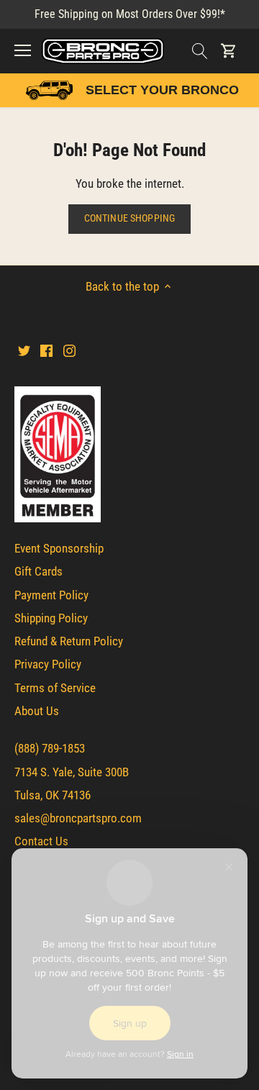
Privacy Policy (47, 664)
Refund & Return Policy (68, 641)
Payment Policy (51, 595)
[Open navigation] (22, 50)
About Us (36, 711)
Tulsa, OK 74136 (52, 795)
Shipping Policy (51, 618)
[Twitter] (24, 350)
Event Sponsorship (59, 548)
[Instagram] (69, 350)
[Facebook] (46, 350)
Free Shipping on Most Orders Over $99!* (130, 14)
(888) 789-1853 (49, 748)
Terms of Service (55, 688)
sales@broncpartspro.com (78, 818)
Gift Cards (38, 571)
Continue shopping (129, 218)
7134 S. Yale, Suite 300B (71, 772)
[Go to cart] (228, 51)
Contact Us (41, 841)
